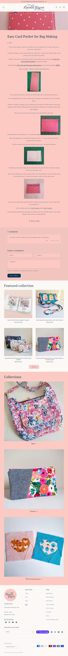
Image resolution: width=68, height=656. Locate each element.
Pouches (33, 511)
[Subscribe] (32, 632)
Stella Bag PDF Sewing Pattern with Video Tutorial (49, 320)
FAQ (26, 597)
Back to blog (35, 221)
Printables (48, 612)
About (26, 593)
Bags (33, 443)
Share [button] (10, 42)
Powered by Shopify (18, 652)
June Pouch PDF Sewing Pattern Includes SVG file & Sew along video (49, 359)
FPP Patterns (49, 600)
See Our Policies (9, 619)
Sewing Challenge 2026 (52, 619)
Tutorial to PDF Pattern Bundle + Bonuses (18, 320)
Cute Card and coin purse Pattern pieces (29, 65)
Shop (26, 600)
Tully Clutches (48, 208)
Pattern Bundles (50, 604)
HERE (58, 65)
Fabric (48, 615)
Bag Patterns (49, 593)
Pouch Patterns (50, 597)
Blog (26, 604)
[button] (3, 7)
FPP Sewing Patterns (33, 579)
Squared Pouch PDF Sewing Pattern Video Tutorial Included (18, 359)
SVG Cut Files (50, 608)
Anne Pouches (35, 208)
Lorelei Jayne (11, 652)
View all (34, 367)
